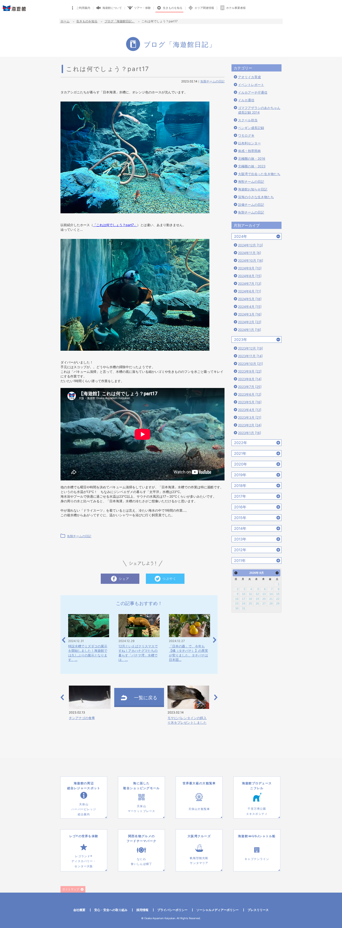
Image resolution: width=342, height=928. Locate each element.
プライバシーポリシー (172, 910)
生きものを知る (86, 21)
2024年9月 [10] (250, 268)
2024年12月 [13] (250, 245)
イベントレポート (251, 85)
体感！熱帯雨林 (249, 151)
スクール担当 (248, 120)
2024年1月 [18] (249, 330)
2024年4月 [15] (250, 307)
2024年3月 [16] (250, 314)
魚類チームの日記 (212, 81)
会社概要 (79, 910)
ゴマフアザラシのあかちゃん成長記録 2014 (259, 110)
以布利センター (249, 143)
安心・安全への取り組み (110, 910)
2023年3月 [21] (249, 417)
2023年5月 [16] (250, 402)
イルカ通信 (246, 100)
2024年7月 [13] (249, 284)
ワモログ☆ (246, 135)
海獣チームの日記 (251, 182)
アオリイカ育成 (249, 77)
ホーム (65, 21)
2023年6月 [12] (249, 394)
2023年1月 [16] (249, 433)
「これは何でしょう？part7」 (115, 225)
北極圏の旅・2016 (251, 158)
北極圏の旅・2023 (251, 166)
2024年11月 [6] (249, 253)
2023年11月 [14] (250, 356)
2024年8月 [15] (250, 276)
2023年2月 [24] (250, 425)
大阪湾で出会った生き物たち (259, 174)
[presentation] (63, 640)
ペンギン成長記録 (251, 128)
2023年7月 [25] (250, 387)
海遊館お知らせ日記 (252, 189)
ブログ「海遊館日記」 (119, 21)
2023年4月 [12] (249, 410)
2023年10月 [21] (250, 364)
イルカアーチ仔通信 (252, 92)
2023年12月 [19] (250, 348)
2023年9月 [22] (250, 371)
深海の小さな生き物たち (256, 197)
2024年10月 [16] (250, 260)
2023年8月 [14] (250, 379)
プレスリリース (258, 910)
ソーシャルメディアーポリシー (217, 910)
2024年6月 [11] (249, 291)
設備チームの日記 (251, 205)
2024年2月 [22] (249, 322)
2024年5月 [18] (250, 299)
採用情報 (142, 910)
